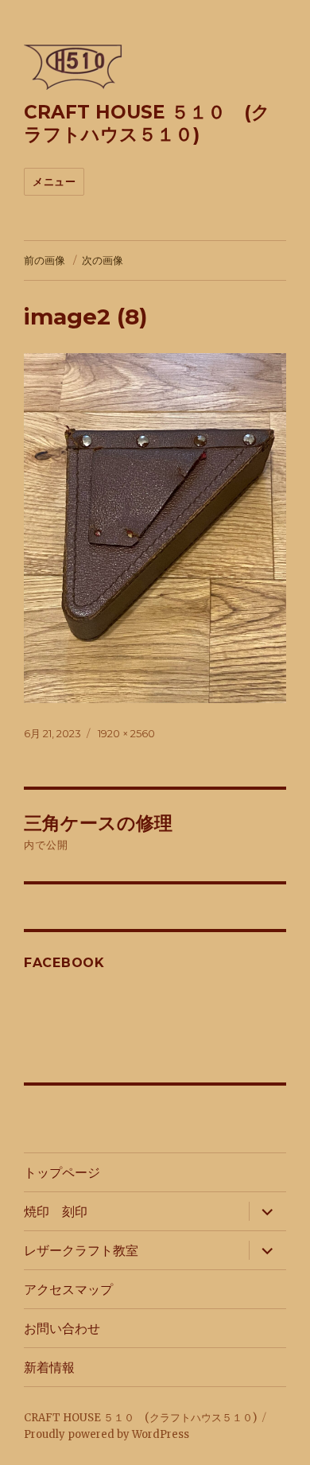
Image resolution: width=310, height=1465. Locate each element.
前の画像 (44, 260)
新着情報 (49, 1367)
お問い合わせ (62, 1328)
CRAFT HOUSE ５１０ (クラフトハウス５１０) (147, 123)
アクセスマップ (68, 1289)
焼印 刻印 (55, 1211)
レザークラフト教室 (81, 1250)
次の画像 (102, 260)
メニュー (54, 181)
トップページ (62, 1172)
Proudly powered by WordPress (106, 1434)
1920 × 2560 (126, 733)
